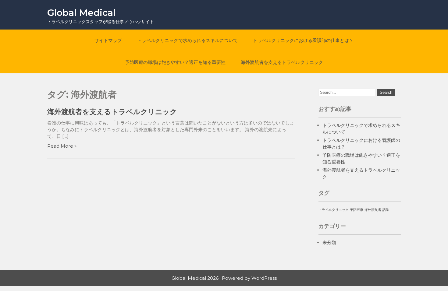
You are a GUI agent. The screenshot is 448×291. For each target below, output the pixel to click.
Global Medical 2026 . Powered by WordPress (224, 278)
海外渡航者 (372, 210)
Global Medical (81, 12)
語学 (385, 210)
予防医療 (356, 210)
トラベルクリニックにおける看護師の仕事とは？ (303, 40)
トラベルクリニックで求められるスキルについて (187, 40)
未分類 (329, 242)
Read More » (61, 146)
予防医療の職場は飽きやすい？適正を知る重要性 (175, 62)
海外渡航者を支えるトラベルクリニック (282, 62)
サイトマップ (108, 40)
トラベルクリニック (333, 210)
